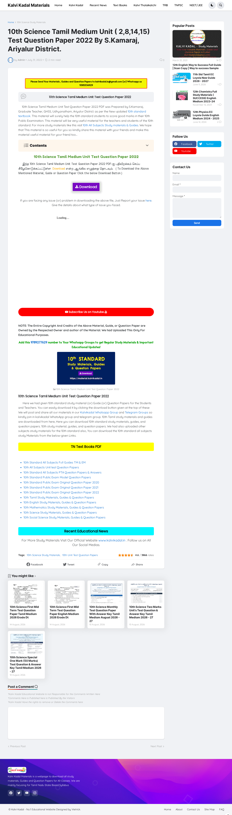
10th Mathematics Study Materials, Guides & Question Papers (64, 507)
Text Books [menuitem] (120, 5)
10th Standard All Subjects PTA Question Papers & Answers (63, 472)
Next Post (156, 746)
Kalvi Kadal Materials (29, 5)
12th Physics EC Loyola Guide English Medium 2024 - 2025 (206, 115)
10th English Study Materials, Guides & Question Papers (60, 502)
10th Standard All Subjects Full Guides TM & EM (55, 462)
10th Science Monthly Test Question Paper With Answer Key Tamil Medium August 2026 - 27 (104, 614)
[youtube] (27, 793)
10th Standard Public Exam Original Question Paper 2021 (61, 487)
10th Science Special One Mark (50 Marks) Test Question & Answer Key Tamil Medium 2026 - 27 (25, 664)
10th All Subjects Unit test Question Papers (52, 467)
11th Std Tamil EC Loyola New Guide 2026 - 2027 (204, 77)
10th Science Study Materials (31, 22)
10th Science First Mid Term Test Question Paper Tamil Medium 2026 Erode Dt (24, 612)
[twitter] (19, 793)
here (149, 200)
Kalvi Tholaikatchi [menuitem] (145, 5)
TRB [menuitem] (165, 5)
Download (87, 186)
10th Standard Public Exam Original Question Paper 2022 (61, 492)
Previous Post (18, 746)
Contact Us (193, 809)
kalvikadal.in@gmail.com (109, 81)
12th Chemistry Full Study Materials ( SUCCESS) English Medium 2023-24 (205, 96)
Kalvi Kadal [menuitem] (76, 5)
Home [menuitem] (58, 5)
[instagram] (35, 793)
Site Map (209, 809)
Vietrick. (76, 809)
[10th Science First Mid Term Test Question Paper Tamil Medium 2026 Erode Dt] (26, 592)
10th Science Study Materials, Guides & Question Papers (60, 512)
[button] (212, 5)
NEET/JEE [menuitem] (196, 5)
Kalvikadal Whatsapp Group (99, 412)
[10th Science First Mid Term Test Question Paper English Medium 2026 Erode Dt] (66, 592)
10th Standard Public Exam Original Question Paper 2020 (61, 482)
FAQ (221, 809)
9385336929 (86, 85)
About (179, 809)
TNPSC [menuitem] (178, 5)
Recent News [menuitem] (98, 5)
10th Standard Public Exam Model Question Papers (58, 477)
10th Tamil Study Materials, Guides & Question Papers (59, 497)
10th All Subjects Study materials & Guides (110, 125)
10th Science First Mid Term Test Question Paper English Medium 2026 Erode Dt (64, 612)
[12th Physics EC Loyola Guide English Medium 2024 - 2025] (182, 115)
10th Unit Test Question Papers (80, 555)
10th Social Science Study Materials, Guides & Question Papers (64, 517)
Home (11, 22)
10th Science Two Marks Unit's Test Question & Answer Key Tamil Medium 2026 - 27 (145, 612)
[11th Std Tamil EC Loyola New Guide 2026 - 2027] (182, 78)
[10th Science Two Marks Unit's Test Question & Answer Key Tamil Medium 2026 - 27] (145, 592)
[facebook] (11, 793)
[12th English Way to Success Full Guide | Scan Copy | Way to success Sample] (197, 44)
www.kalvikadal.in (111, 540)
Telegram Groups (136, 412)
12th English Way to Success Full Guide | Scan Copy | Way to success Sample (197, 66)
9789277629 (39, 342)
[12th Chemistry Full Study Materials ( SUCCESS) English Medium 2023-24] (182, 95)
